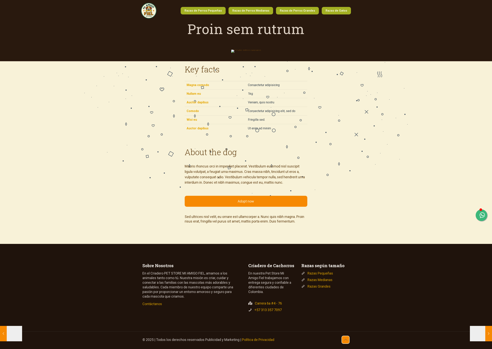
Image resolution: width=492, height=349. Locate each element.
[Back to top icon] (346, 340)
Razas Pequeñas (320, 273)
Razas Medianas (320, 280)
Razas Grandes (319, 286)
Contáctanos (152, 304)
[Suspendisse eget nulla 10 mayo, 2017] (481, 333)
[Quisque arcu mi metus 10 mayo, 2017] (11, 333)
